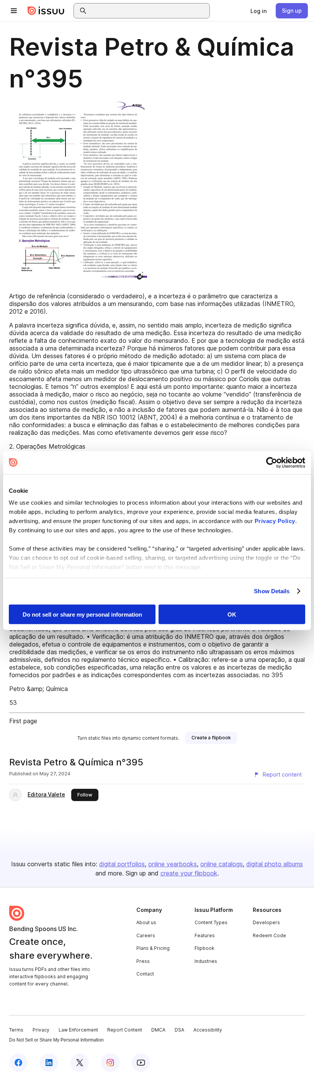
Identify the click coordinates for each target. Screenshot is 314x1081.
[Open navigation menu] (13, 10)
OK (231, 614)
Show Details (271, 591)
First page (23, 721)
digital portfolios (122, 864)
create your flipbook (189, 873)
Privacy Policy (275, 521)
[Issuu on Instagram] (110, 1062)
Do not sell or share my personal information (82, 614)
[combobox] (148, 10)
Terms (16, 1030)
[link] (258, 10)
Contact (145, 974)
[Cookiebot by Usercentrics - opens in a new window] (271, 462)
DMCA (158, 1030)
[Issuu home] (46, 11)
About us (146, 922)
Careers (145, 935)
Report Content (124, 1030)
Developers (266, 922)
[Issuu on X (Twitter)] (79, 1062)
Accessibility (207, 1030)
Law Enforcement (78, 1030)
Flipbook (204, 948)
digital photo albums (274, 864)
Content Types (211, 922)
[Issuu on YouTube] (141, 1062)
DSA (179, 1030)
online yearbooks (172, 864)
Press (143, 961)
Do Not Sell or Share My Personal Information (56, 1040)
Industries (206, 961)
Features (205, 935)
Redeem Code (269, 935)
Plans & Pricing (153, 948)
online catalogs (221, 864)
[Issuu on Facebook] (18, 1062)
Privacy (41, 1030)
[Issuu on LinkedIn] (49, 1062)
